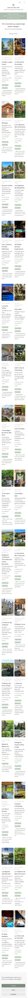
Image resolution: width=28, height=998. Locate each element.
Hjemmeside (4, 87)
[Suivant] (11, 499)
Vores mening (5, 85)
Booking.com (18, 703)
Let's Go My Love (13, 7)
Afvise (13, 990)
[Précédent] (15, 499)
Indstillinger (13, 994)
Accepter (13, 985)
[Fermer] (11, 501)
